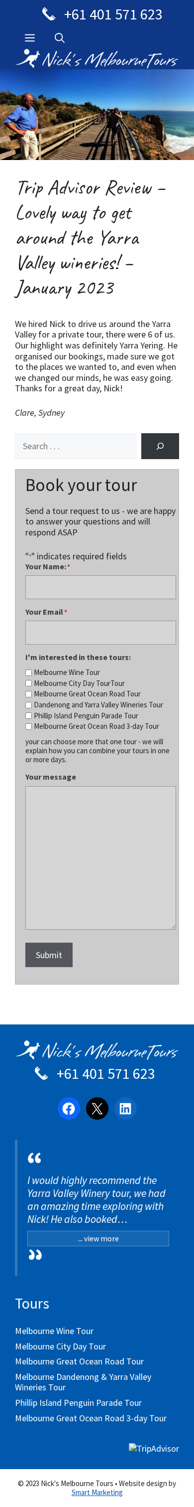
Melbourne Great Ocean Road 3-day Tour (96, 726)
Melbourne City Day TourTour (79, 683)
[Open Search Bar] (60, 38)
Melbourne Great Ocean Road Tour (87, 693)
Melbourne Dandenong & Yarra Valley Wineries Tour (83, 1382)
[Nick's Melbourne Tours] (97, 1055)
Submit (49, 955)
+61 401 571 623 (112, 13)
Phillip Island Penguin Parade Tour (86, 715)
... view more (98, 1238)
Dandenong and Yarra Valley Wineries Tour (98, 704)
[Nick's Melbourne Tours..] (97, 57)
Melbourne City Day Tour (60, 1346)
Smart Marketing (97, 1492)
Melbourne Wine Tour (67, 672)
